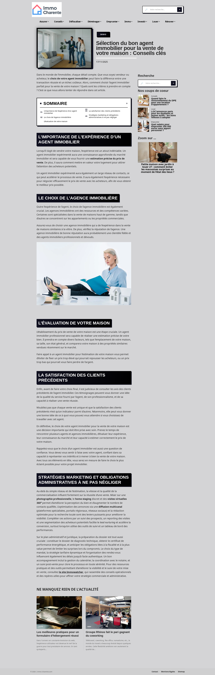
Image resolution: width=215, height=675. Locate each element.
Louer (40, 627)
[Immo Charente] (47, 9)
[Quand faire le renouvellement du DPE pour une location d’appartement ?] (143, 100)
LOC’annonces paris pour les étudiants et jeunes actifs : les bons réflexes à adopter (163, 114)
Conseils (154, 96)
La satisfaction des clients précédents (104, 111)
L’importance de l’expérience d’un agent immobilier (60, 112)
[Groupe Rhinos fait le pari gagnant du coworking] (108, 612)
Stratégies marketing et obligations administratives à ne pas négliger (103, 116)
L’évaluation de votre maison (55, 121)
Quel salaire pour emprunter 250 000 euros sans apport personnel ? (161, 127)
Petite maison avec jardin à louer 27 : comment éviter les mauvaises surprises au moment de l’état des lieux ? (157, 168)
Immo (103, 34)
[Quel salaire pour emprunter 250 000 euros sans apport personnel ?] (143, 126)
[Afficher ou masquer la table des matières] (97, 103)
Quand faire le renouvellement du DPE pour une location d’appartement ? (163, 101)
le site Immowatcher (71, 572)
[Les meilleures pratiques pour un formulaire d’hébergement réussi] (59, 612)
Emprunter (155, 122)
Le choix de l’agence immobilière (57, 117)
